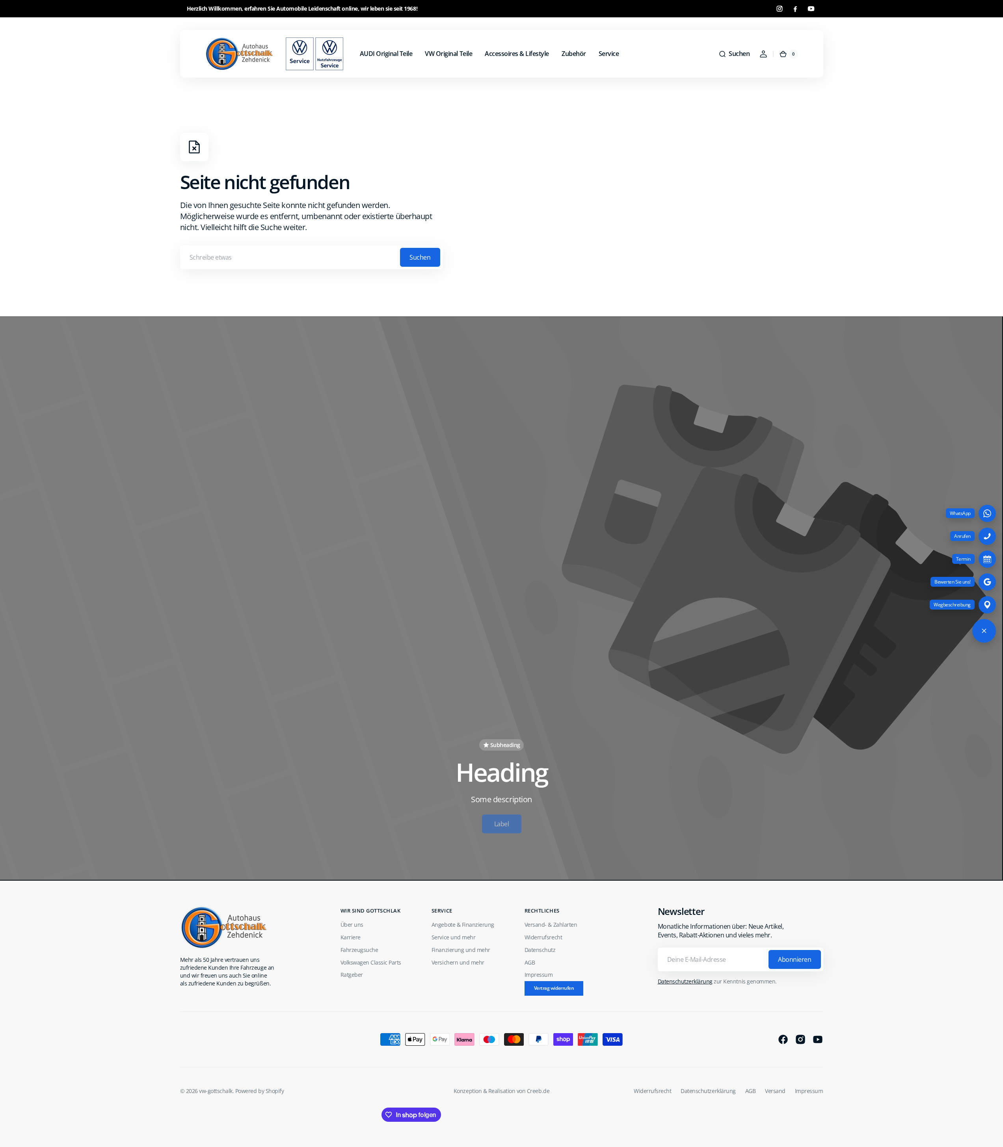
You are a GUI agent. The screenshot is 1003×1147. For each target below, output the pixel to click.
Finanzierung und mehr (461, 950)
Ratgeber (352, 974)
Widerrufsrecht (543, 937)
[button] (734, 54)
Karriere (351, 937)
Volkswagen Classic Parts (371, 962)
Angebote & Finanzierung (463, 924)
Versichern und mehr (458, 962)
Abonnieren (794, 959)
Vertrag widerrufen (554, 988)
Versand (775, 1091)
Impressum (539, 974)
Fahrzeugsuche (359, 950)
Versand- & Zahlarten (551, 924)
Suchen (419, 257)
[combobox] (311, 257)
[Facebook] (795, 8)
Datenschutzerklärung (685, 981)
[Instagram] (779, 8)
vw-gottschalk (216, 1091)
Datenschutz (540, 950)
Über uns (352, 924)
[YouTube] (811, 8)
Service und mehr (453, 937)
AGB (530, 962)
